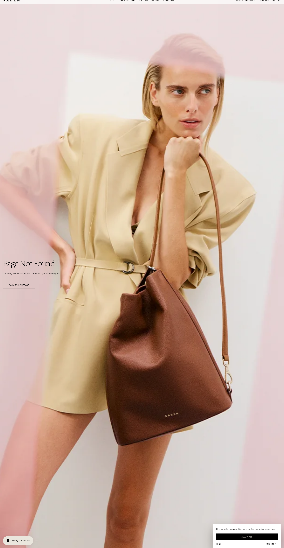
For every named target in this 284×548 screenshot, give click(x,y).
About (155, 9)
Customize (271, 544)
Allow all (247, 536)
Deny (218, 544)
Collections (127, 9)
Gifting (143, 9)
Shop (113, 9)
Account (168, 9)
